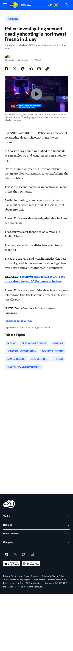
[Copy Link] (47, 69)
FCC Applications (34, 583)
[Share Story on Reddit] (23, 69)
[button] (5, 4)
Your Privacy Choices (29, 576)
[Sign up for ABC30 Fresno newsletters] (32, 554)
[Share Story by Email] (39, 69)
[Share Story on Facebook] (6, 69)
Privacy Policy (9, 576)
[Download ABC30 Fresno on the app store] (11, 563)
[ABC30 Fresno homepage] (14, 5)
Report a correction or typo (19, 321)
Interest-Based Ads (57, 580)
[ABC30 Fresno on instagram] (23, 554)
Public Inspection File (13, 583)
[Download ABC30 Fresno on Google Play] (31, 563)
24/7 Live (26, 5)
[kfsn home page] (9, 504)
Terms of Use (39, 580)
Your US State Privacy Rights (16, 580)
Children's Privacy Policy (52, 576)
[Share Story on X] (15, 69)
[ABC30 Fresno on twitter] (15, 554)
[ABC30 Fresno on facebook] (6, 554)
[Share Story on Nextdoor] (31, 69)
